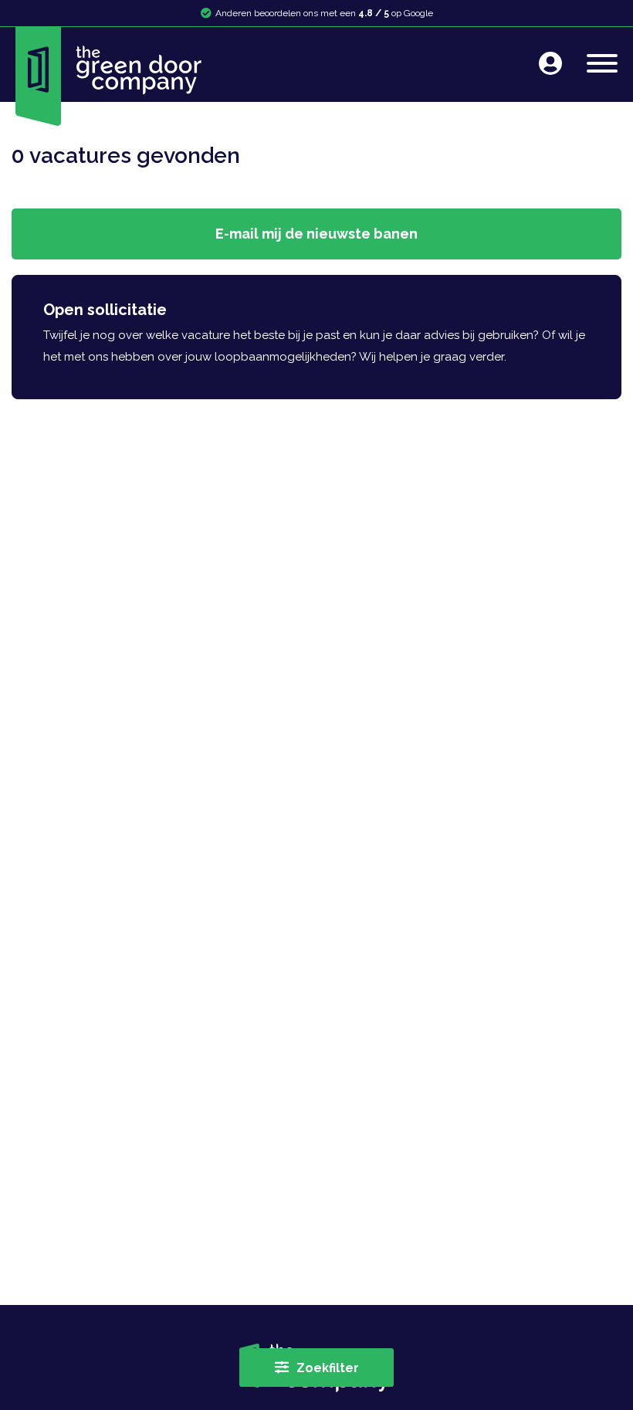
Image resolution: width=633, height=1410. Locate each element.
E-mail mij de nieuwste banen (316, 233)
